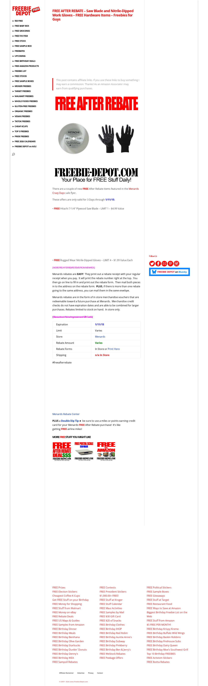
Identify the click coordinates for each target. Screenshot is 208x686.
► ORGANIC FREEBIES (22, 111)
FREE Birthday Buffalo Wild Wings (166, 633)
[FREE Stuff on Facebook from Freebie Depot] (158, 265)
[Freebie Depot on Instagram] (176, 265)
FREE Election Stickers (64, 591)
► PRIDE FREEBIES (20, 136)
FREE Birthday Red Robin (114, 633)
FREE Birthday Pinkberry (113, 645)
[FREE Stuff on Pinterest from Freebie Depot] (170, 265)
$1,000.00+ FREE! (109, 595)
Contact (100, 673)
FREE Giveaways (156, 595)
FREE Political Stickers (159, 587)
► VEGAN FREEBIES (21, 116)
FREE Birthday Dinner (64, 629)
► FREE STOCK (19, 41)
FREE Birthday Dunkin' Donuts (69, 649)
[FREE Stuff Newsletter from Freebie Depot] (164, 265)
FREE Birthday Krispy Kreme (163, 629)
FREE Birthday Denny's (65, 653)
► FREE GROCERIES (21, 31)
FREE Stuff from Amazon (161, 620)
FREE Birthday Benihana (66, 637)
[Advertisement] (96, 49)
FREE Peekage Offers (111, 658)
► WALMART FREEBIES (22, 96)
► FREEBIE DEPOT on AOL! (24, 146)
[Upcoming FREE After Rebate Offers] (61, 459)
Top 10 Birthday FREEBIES (161, 653)
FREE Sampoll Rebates (65, 662)
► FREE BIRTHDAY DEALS (23, 61)
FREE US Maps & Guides (66, 620)
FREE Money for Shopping (67, 604)
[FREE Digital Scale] (83, 459)
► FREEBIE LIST (19, 71)
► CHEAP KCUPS (20, 126)
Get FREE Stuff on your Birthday (70, 600)
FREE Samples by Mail (112, 612)
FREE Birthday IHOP (111, 629)
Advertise (80, 673)
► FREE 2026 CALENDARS (23, 141)
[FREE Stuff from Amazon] (106, 459)
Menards (100, 336)
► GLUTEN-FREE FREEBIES (24, 106)
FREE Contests (108, 587)
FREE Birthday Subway (112, 641)
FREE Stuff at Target (158, 600)
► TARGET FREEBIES (21, 91)
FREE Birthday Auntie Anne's (116, 637)
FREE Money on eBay (64, 612)
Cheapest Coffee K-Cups (66, 595)
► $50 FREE (17, 21)
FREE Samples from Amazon (68, 624)
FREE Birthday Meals (64, 633)
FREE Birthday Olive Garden (68, 641)
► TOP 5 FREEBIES (20, 131)
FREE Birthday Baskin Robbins (164, 637)
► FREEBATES (18, 51)
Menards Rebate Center (66, 414)
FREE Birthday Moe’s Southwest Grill (167, 649)
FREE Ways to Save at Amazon (164, 608)
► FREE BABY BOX (20, 26)
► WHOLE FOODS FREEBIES (25, 101)
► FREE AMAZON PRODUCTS (25, 66)
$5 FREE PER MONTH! (159, 624)
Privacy (90, 673)
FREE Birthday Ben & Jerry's (115, 649)
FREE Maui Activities (111, 608)
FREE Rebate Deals (63, 616)
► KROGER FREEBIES (21, 86)
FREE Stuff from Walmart (66, 608)
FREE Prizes (58, 587)
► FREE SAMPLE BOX (22, 46)
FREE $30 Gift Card (110, 616)
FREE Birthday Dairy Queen (162, 645)
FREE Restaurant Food (159, 604)
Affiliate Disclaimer (66, 673)
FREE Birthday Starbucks (66, 645)
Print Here (114, 349)
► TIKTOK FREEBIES (21, 121)
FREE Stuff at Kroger (111, 600)
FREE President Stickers (113, 591)
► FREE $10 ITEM (20, 36)
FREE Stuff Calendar (111, 604)
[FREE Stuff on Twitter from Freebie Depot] (152, 265)
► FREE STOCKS (19, 76)
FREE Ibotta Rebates (158, 662)
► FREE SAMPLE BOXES (23, 81)
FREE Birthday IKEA (63, 658)
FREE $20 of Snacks (110, 620)
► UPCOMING (18, 56)
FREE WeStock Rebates (112, 653)
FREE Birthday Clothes (112, 624)
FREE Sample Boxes (158, 591)
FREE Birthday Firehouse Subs (164, 641)
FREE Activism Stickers (159, 658)
